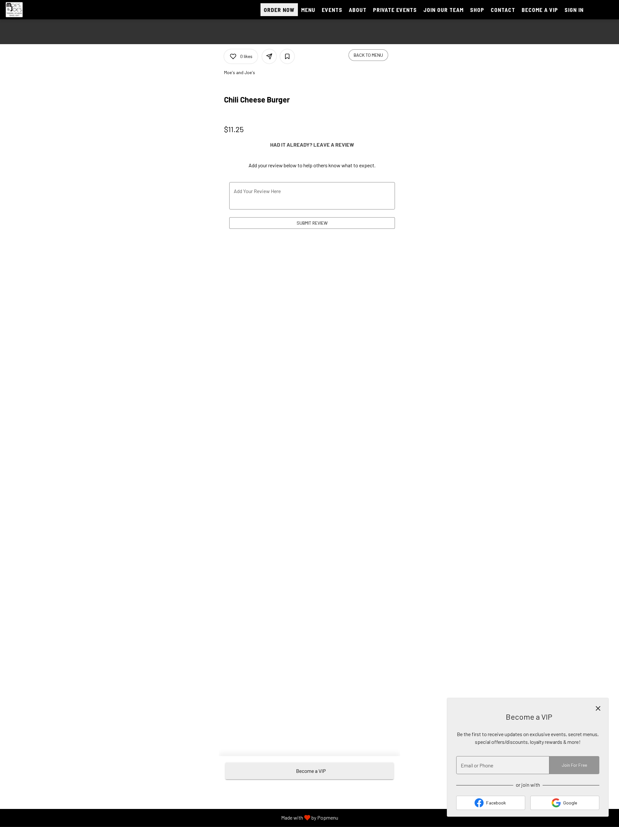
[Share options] (269, 56)
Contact (503, 9)
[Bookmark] (287, 56)
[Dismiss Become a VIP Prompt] (598, 708)
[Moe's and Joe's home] (34, 10)
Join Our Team (443, 9)
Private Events (395, 9)
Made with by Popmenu (171, 818)
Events (332, 9)
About (358, 9)
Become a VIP (540, 9)
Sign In (574, 9)
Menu (308, 9)
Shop (477, 9)
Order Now (279, 9)
